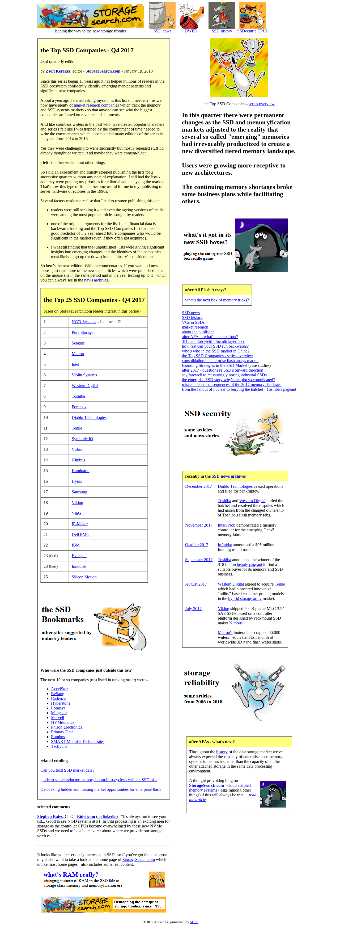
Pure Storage (82, 332)
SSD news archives (229, 476)
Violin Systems (84, 375)
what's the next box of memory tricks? (217, 300)
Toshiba (78, 396)
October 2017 (196, 545)
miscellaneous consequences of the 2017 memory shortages (231, 384)
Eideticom (86, 816)
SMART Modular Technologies (77, 741)
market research (195, 327)
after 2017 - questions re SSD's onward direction (222, 370)
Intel (75, 364)
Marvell (57, 717)
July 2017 (193, 608)
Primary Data (62, 732)
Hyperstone (60, 703)
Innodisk (79, 566)
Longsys (58, 708)
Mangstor (59, 713)
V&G (76, 513)
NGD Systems (84, 322)
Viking (77, 502)
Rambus (58, 736)
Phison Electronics (66, 727)
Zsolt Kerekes (58, 71)
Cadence (58, 698)
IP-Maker (80, 524)
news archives (96, 280)
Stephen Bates (50, 816)
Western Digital (85, 385)
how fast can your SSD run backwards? (215, 346)
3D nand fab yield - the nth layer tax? (213, 341)
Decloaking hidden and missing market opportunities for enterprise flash (100, 789)
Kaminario (81, 470)
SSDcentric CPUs (252, 31)
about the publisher (198, 332)
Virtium (78, 449)
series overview (262, 104)
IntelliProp (226, 525)
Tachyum (59, 746)
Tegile (77, 428)
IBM (76, 545)
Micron (78, 353)
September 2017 (198, 559)
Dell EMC (80, 534)
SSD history (222, 31)
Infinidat (225, 545)
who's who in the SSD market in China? (215, 351)
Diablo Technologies (89, 417)
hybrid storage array (245, 598)
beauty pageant (249, 564)
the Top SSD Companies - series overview (217, 356)
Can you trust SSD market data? (67, 770)
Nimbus (78, 460)
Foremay (79, 407)
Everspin (79, 555)
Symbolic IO (82, 438)
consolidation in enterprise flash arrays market (220, 360)
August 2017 (196, 584)
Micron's (225, 632)
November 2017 (198, 525)
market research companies (96, 105)
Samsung (79, 492)
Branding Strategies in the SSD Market (214, 365)
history (222, 752)
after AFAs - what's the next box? (210, 336)
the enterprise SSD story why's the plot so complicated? (228, 379)
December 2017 (198, 486)
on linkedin (106, 816)
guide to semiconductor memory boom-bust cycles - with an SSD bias (98, 779)
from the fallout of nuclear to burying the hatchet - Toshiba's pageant (239, 389)
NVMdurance (62, 722)
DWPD (191, 31)
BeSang (57, 693)
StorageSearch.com (103, 71)
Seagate (78, 343)
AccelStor (59, 689)
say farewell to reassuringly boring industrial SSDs (224, 375)
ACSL (194, 922)
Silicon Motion (84, 577)
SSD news (162, 31)
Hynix (77, 481)
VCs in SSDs (193, 322)
